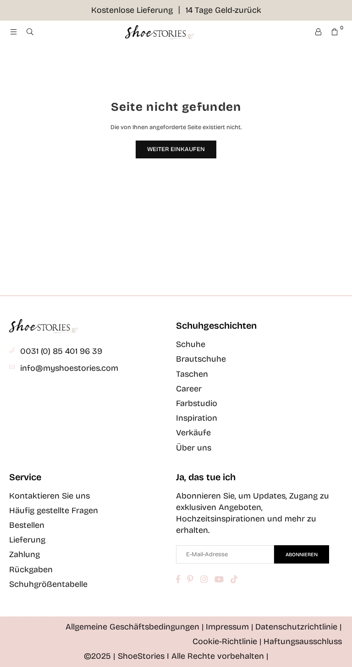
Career (189, 389)
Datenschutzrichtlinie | (298, 627)
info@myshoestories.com (69, 368)
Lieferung (27, 540)
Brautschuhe (201, 359)
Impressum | (229, 627)
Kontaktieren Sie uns (49, 496)
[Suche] (30, 32)
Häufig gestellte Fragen (53, 510)
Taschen (192, 374)
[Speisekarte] (13, 32)
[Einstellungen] (318, 32)
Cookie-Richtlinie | (227, 641)
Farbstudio (196, 403)
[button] (334, 32)
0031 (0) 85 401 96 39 (61, 351)
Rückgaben (31, 569)
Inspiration (196, 418)
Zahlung (24, 554)
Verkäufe (193, 433)
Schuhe (190, 344)
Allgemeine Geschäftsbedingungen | (135, 627)
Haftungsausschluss (303, 641)
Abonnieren (302, 555)
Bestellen (26, 525)
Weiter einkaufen (176, 149)
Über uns (193, 448)
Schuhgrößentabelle (48, 584)
